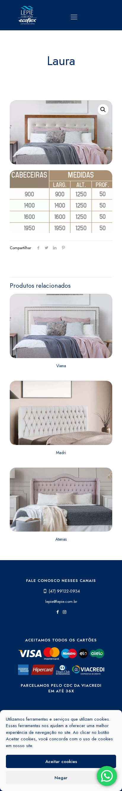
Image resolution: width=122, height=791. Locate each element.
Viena (61, 366)
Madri (61, 453)
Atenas (61, 539)
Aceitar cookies (61, 761)
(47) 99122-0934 (64, 591)
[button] (103, 109)
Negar (61, 778)
